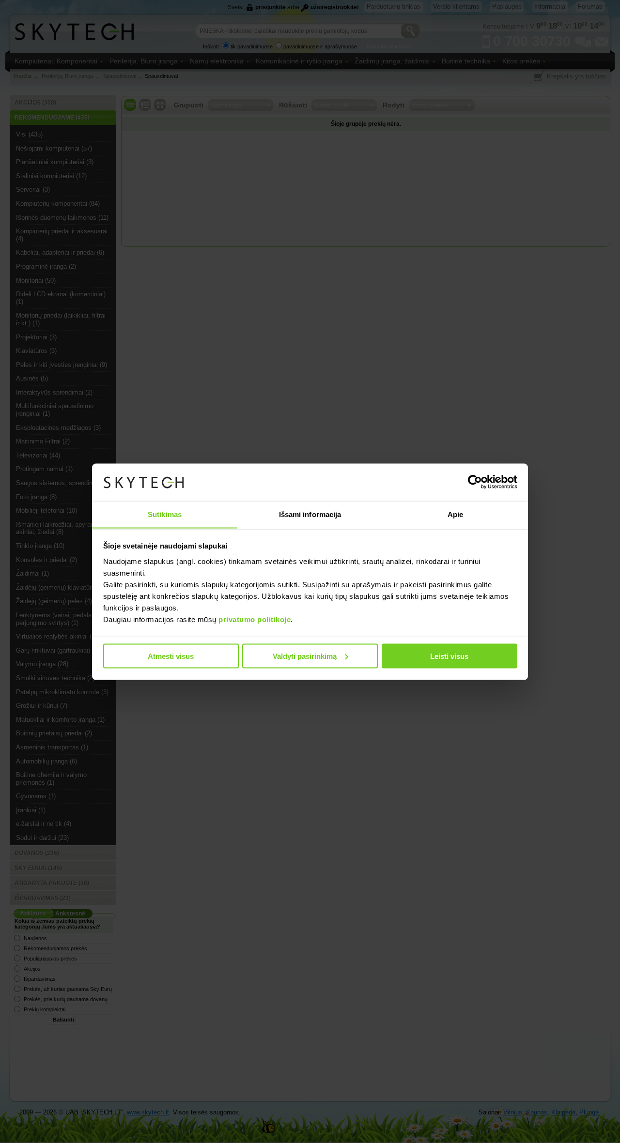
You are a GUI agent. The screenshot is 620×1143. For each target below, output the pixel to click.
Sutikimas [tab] (165, 514)
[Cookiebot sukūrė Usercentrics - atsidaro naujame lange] (475, 482)
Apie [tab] (455, 514)
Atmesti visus (171, 656)
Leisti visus (449, 656)
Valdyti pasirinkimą (305, 656)
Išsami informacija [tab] (310, 514)
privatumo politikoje (254, 619)
